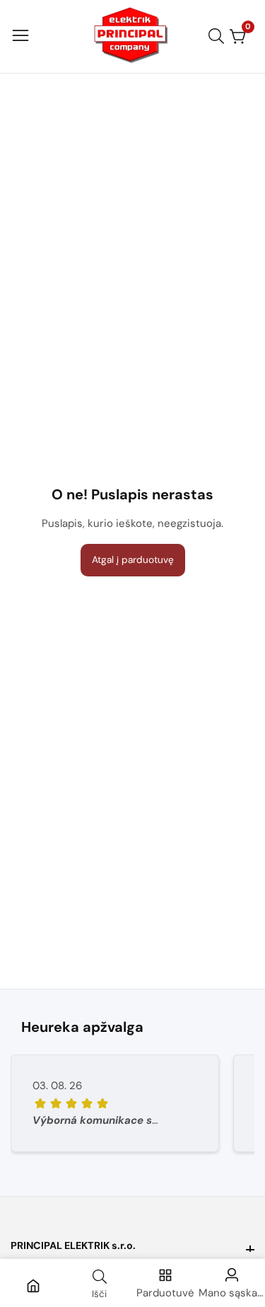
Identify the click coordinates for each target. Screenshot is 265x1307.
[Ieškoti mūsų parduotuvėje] (219, 36)
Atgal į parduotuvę (133, 560)
